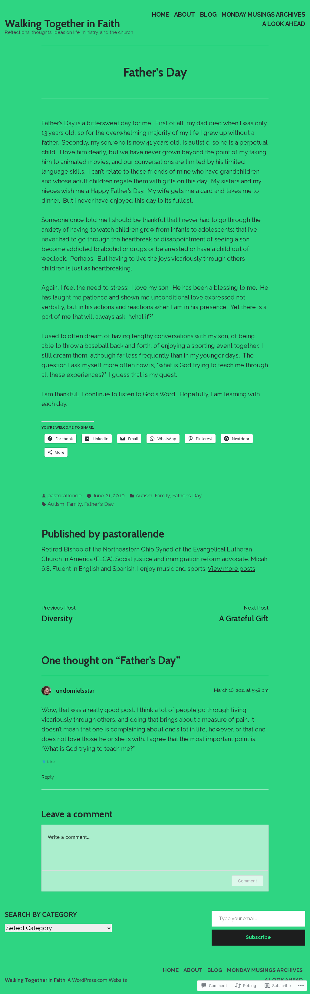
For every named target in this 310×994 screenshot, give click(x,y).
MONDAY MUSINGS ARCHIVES (263, 14)
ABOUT (184, 14)
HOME (160, 14)
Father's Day (187, 495)
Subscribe (258, 937)
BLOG (208, 14)
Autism (144, 495)
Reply (47, 777)
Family (162, 495)
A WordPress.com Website (97, 980)
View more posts (231, 568)
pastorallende (65, 495)
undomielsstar (75, 690)
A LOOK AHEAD (283, 24)
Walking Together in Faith (62, 23)
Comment (247, 880)
